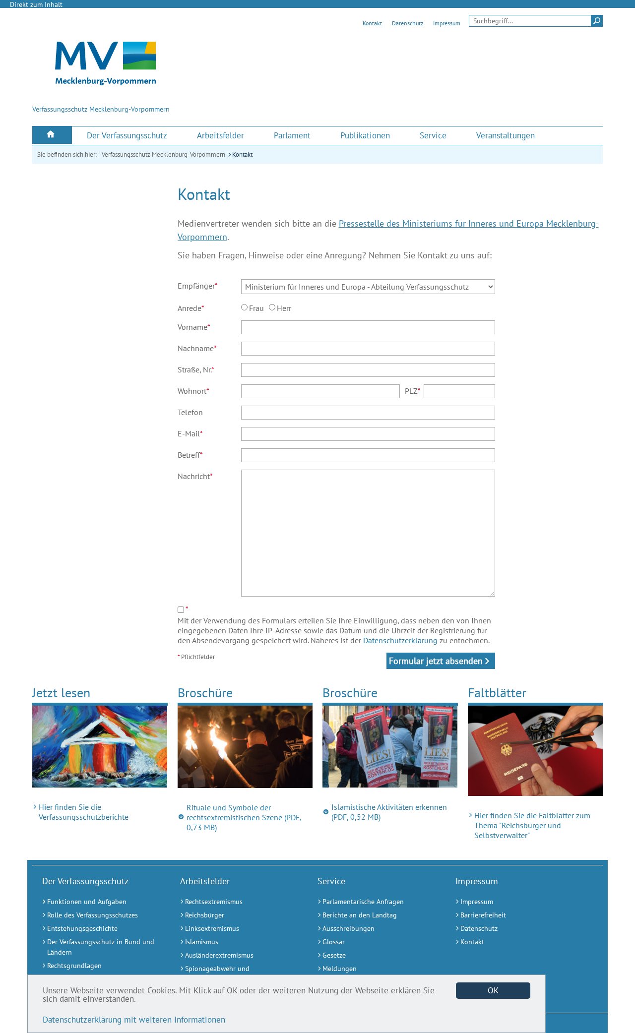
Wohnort (193, 391)
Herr (284, 308)
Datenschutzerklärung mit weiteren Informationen (134, 1019)
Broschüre (205, 692)
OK (493, 990)
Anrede (191, 308)
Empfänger (198, 286)
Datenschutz (407, 23)
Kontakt (372, 23)
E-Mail (190, 433)
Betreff (190, 455)
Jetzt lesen (61, 692)
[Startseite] (52, 135)
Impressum (446, 23)
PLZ (413, 391)
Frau (256, 308)
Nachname (197, 348)
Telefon (190, 412)
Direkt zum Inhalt (36, 4)
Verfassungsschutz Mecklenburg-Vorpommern (163, 154)
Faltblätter (497, 692)
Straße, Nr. (196, 369)
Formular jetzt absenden (436, 661)
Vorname (194, 327)
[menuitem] (52, 135)
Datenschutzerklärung (400, 640)
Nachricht (195, 476)
